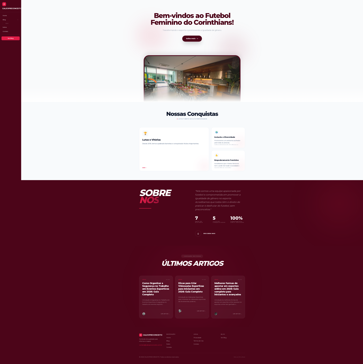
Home (5, 15)
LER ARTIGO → (165, 313)
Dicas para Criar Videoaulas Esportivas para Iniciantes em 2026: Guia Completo (191, 287)
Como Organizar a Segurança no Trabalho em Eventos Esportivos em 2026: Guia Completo (155, 289)
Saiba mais (190, 38)
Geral (6, 23)
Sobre (5, 27)
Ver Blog (11, 38)
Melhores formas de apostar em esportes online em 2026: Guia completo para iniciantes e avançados (227, 289)
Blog (4, 20)
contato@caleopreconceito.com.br (150, 345)
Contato (5, 31)
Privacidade (197, 338)
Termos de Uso (199, 341)
